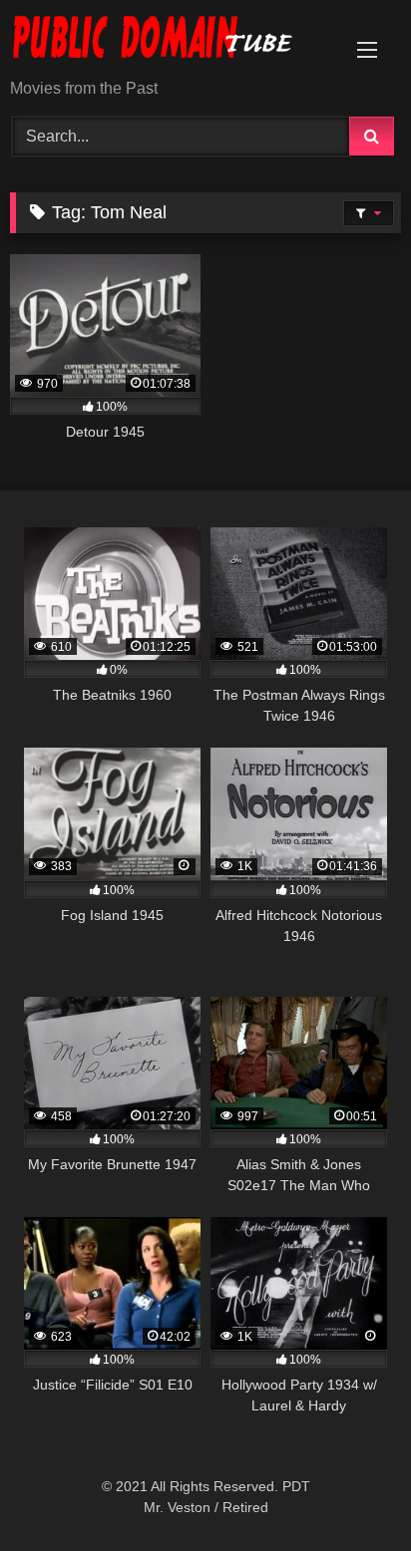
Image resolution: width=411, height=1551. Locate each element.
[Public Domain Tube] (168, 41)
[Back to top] (349, 1491)
